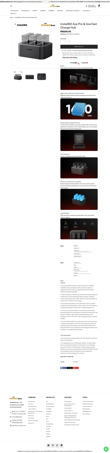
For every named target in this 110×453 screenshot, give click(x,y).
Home (11, 17)
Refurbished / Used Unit (71, 413)
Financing (31, 415)
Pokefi (48, 429)
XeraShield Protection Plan (71, 425)
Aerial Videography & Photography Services (70, 416)
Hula (47, 421)
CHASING (49, 411)
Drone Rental (68, 408)
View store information (69, 57)
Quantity (63, 38)
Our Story (30, 404)
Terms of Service (87, 406)
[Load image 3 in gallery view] (41, 76)
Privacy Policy (86, 414)
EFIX (47, 416)
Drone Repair (68, 401)
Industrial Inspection (70, 422)
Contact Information (88, 401)
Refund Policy (86, 409)
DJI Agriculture (50, 406)
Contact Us (31, 423)
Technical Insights (33, 420)
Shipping (63, 34)
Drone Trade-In (68, 410)
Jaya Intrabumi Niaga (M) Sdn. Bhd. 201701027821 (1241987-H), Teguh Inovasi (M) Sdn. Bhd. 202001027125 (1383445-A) (57, 451)
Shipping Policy (87, 411)
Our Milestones (32, 406)
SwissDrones (49, 424)
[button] (11, 6)
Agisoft (48, 431)
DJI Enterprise (50, 404)
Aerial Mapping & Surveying (72, 420)
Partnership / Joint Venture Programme (35, 412)
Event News (31, 418)
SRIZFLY (48, 436)
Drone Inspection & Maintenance (69, 404)
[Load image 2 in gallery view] (29, 76)
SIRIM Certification (88, 404)
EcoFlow (48, 414)
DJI (47, 401)
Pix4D (48, 434)
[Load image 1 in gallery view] (17, 76)
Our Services (31, 401)
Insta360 (48, 409)
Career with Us (32, 409)
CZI (47, 419)
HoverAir (48, 426)
